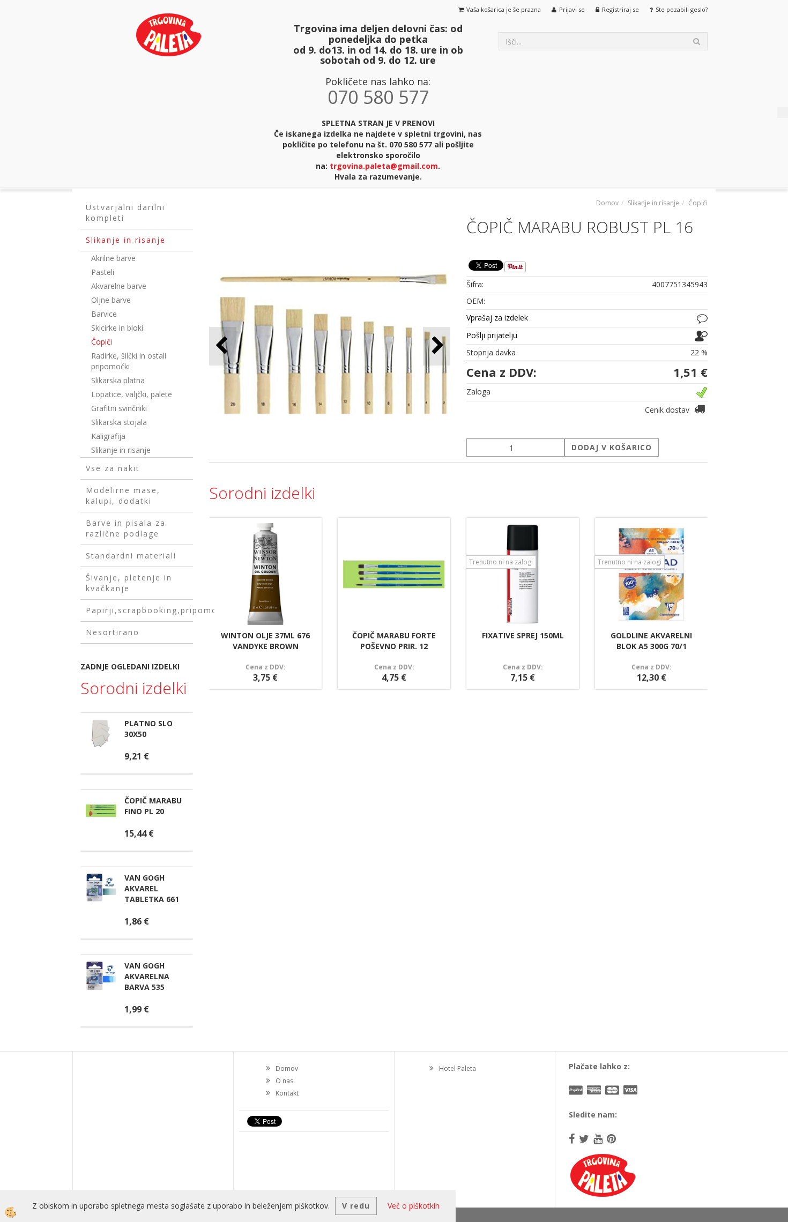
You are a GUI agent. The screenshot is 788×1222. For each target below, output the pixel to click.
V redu (356, 1206)
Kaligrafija (108, 436)
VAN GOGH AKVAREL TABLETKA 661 (151, 888)
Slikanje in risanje (121, 450)
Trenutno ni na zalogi (501, 562)
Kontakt (287, 1093)
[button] (436, 346)
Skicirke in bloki (117, 328)
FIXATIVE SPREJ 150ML (523, 635)
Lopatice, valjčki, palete (131, 394)
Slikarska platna (118, 380)
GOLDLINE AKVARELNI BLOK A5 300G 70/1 (651, 640)
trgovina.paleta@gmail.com (384, 166)
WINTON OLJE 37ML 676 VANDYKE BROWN (265, 640)
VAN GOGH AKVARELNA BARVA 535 (146, 976)
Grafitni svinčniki (119, 408)
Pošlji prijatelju (491, 335)
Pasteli (102, 272)
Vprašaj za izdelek (497, 317)
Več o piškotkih (414, 1206)
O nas (284, 1080)
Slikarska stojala (119, 422)
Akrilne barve (113, 258)
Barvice (104, 314)
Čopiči (101, 342)
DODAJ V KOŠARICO (611, 447)
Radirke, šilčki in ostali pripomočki (128, 361)
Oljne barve (111, 300)
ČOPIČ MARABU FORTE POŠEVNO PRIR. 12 (394, 640)
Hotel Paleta (457, 1068)
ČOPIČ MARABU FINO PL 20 (153, 805)
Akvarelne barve (118, 286)
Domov (607, 202)
